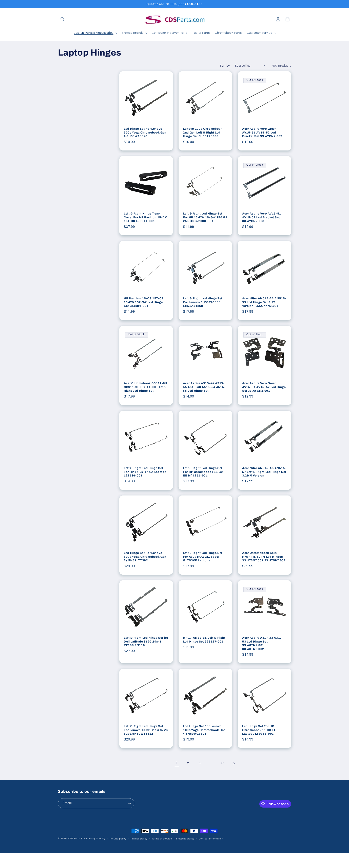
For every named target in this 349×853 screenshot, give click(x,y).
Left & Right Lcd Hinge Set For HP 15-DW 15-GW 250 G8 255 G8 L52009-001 (205, 217)
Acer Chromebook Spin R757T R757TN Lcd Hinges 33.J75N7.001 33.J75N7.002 (264, 556)
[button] (62, 19)
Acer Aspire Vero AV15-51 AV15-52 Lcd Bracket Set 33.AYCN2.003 (261, 217)
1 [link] (177, 763)
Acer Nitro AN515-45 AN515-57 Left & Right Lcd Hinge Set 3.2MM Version (264, 471)
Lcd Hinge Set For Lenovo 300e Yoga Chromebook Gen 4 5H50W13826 (145, 132)
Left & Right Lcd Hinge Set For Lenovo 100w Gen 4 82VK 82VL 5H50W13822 (146, 730)
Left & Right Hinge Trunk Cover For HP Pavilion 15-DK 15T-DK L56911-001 (145, 217)
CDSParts (74, 838)
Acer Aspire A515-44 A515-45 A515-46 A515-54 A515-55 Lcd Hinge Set (204, 387)
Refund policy (117, 839)
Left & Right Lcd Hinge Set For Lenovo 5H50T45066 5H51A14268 (202, 302)
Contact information (211, 839)
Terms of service (162, 839)
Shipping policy (185, 839)
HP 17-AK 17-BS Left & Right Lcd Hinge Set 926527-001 (204, 639)
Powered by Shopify (93, 838)
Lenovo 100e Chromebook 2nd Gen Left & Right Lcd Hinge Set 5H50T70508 (203, 132)
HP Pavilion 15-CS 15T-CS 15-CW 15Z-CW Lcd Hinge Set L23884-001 (144, 302)
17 (222, 763)
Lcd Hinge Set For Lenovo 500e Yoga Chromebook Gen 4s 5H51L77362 (145, 556)
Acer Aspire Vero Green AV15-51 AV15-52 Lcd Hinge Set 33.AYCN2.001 (264, 387)
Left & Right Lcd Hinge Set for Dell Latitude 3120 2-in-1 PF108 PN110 (146, 641)
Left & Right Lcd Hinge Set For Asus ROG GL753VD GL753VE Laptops (202, 556)
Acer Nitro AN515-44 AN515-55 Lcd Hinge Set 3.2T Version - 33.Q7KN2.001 (264, 302)
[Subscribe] (129, 803)
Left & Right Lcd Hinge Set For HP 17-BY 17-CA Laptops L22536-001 (145, 471)
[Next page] (234, 763)
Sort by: (225, 65)
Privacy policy (138, 839)
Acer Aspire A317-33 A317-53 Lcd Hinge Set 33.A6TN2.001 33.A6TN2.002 (262, 643)
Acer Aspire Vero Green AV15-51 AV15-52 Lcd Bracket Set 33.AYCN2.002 (262, 132)
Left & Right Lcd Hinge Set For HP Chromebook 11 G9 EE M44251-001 (203, 471)
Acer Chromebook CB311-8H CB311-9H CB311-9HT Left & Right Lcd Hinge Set (146, 387)
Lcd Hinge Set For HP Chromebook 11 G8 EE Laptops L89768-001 (259, 730)
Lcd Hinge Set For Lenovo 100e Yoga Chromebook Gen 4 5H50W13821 (204, 730)
